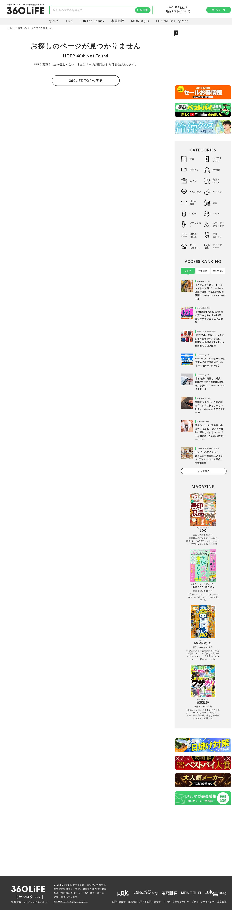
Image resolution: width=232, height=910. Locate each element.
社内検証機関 (99, 888)
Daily (188, 270)
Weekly (203, 270)
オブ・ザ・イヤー (218, 246)
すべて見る (204, 471)
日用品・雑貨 (194, 202)
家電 (192, 159)
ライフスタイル (194, 246)
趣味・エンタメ (217, 235)
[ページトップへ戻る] (223, 878)
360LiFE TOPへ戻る (86, 80)
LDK (69, 21)
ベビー (193, 213)
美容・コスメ (216, 181)
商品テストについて (178, 11)
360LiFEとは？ (178, 7)
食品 (215, 202)
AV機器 (216, 170)
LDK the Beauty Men (172, 21)
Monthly (218, 270)
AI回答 (144, 9)
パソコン (194, 170)
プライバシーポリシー (203, 901)
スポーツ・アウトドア (218, 224)
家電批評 (117, 21)
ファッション (195, 224)
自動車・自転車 (194, 235)
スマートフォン (217, 159)
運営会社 (222, 901)
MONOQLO (140, 21)
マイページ (219, 10)
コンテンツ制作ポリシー (176, 901)
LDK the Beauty (91, 21)
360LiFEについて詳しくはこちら (71, 901)
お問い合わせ (119, 901)
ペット (216, 213)
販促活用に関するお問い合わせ (144, 901)
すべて (54, 21)
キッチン (217, 191)
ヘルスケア (195, 191)
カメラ (193, 181)
